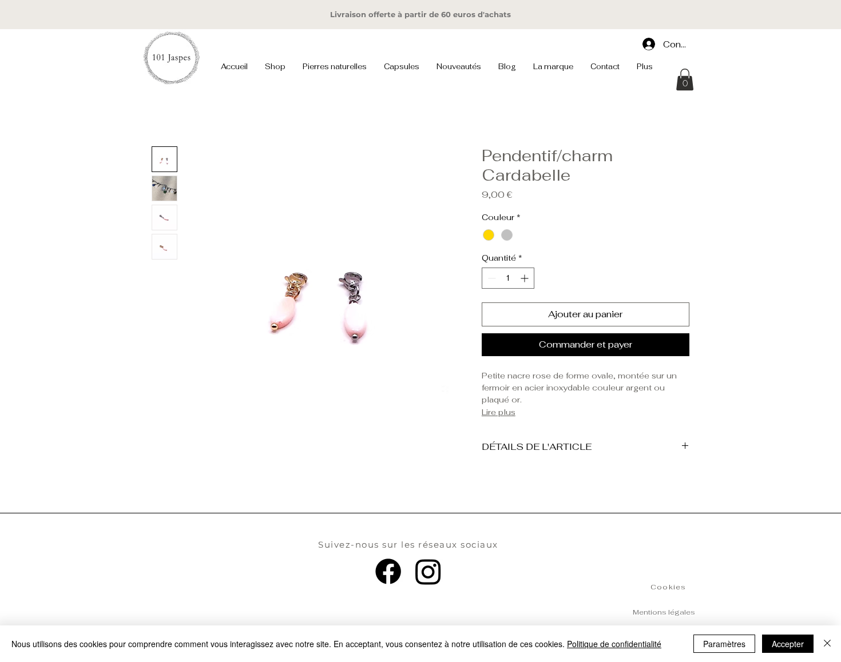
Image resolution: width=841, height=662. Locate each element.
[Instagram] (428, 571)
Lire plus (498, 412)
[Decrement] (490, 278)
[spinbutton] (508, 278)
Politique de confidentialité (614, 643)
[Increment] (525, 278)
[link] (685, 79)
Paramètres (724, 643)
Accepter (788, 643)
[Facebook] (388, 571)
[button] (275, 67)
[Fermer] (827, 644)
